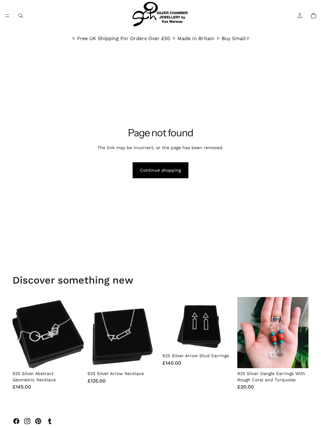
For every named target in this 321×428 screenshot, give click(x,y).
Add (79, 358)
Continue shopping (160, 170)
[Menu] (7, 15)
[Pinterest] (38, 421)
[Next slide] (77, 333)
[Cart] (313, 16)
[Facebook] (16, 421)
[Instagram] (27, 421)
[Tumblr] (49, 421)
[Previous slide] (19, 333)
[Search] (21, 16)
